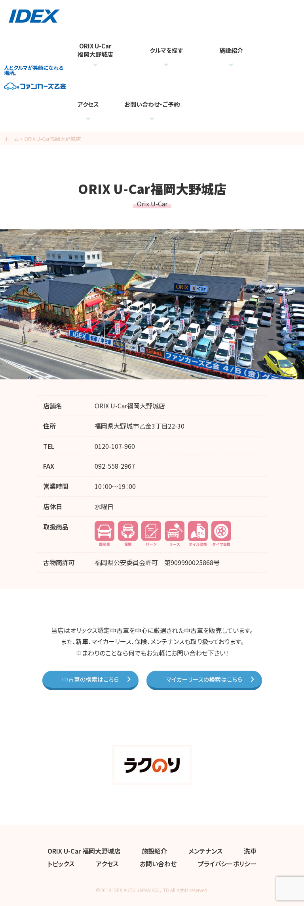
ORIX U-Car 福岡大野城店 (84, 851)
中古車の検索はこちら (90, 679)
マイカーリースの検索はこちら (204, 679)
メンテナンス (205, 851)
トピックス (61, 863)
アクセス (88, 104)
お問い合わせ (158, 863)
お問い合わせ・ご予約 (152, 104)
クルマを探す (166, 50)
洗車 (250, 851)
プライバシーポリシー (227, 863)
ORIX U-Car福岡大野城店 (95, 50)
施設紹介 (231, 50)
